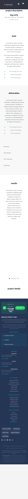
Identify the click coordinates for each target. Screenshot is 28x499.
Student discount (14, 402)
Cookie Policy (5, 436)
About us (14, 412)
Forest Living (7, 254)
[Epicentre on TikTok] (12, 440)
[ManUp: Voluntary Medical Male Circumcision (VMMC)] (21, 236)
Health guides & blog (14, 406)
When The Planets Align (7, 242)
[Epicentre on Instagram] (4, 440)
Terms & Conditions (7, 428)
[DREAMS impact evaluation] (7, 236)
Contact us (14, 420)
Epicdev (20, 452)
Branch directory (14, 418)
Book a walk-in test (14, 380)
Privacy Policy (16, 428)
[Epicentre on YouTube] (10, 440)
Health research (14, 414)
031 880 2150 (5, 366)
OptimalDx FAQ (14, 401)
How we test (14, 416)
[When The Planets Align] (7, 246)
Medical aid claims (14, 397)
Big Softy (21, 245)
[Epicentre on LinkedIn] (7, 440)
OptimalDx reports (14, 399)
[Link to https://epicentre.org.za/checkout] (23, 3)
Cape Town (14, 353)
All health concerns (14, 382)
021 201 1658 (5, 358)
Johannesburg (14, 369)
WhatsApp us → (14, 421)
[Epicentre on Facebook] (2, 440)
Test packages (14, 385)
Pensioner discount (14, 404)
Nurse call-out (14, 389)
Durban (14, 361)
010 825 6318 (5, 374)
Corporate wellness (14, 391)
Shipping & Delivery (15, 432)
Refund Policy (5, 432)
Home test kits (14, 387)
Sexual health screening (14, 384)
